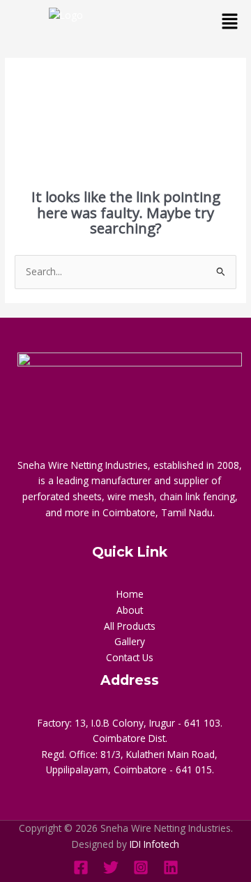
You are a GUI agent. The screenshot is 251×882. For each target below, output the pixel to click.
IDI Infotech (154, 844)
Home (130, 594)
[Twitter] (111, 867)
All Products (129, 626)
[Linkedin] (170, 867)
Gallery (129, 641)
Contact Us (129, 657)
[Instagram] (141, 867)
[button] (230, 21)
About (129, 610)
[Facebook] (81, 867)
